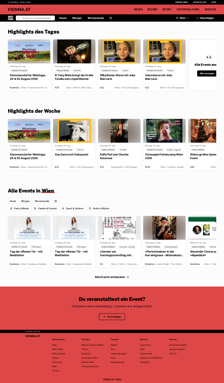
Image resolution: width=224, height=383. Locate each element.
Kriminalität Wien (90, 358)
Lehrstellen (199, 2)
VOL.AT (173, 353)
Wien (183, 18)
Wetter (114, 345)
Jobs (213, 2)
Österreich (57, 362)
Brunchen (86, 353)
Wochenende (96, 18)
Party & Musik (21, 208)
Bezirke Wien (88, 362)
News (138, 9)
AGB (142, 349)
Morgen (77, 18)
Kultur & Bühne (101, 208)
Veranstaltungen (118, 353)
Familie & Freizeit (47, 208)
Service (210, 9)
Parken (85, 349)
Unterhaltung (188, 9)
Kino (113, 349)
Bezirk (152, 9)
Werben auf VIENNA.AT (151, 358)
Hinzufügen (207, 18)
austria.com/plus (177, 349)
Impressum (145, 345)
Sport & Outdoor (75, 208)
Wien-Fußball (58, 353)
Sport (167, 9)
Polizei (55, 358)
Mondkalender (118, 362)
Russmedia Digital (178, 345)
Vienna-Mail (181, 2)
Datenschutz (146, 353)
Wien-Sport (57, 349)
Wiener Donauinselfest (92, 345)
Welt (54, 366)
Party (113, 358)
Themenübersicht (90, 366)
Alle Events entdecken (110, 277)
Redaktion (145, 362)
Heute (63, 18)
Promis (55, 370)
